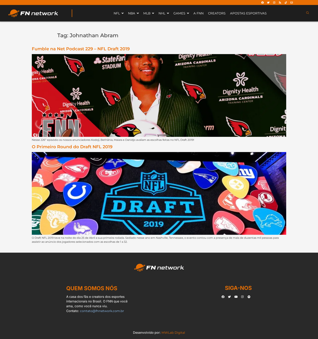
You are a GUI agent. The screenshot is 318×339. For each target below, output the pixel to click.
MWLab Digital (173, 333)
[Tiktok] (285, 2)
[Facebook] (262, 2)
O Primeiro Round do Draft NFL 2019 (72, 146)
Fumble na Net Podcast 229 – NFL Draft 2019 (81, 48)
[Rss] (280, 2)
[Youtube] (236, 297)
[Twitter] (268, 2)
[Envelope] (291, 2)
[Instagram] (274, 2)
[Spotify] (249, 297)
